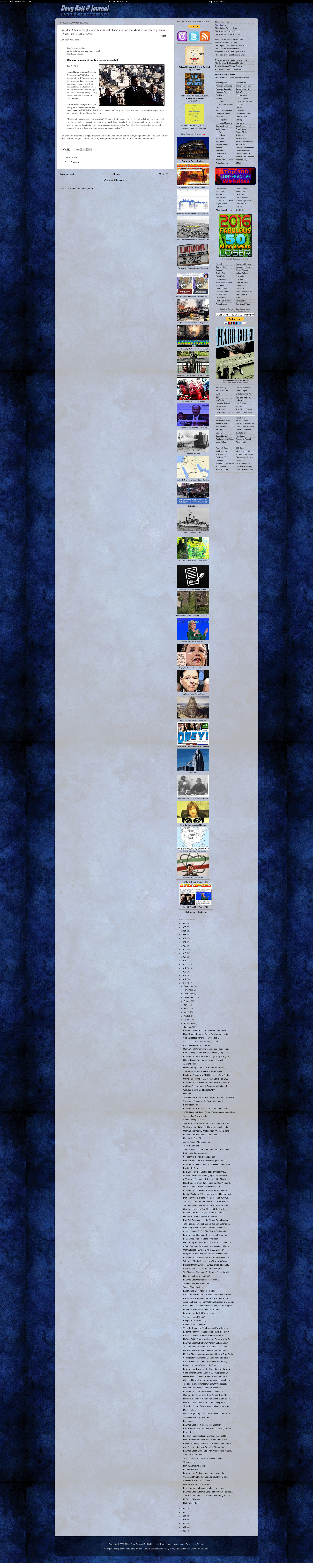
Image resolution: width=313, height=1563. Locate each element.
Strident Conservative (244, 141)
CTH (217, 107)
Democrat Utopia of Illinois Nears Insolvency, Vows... (206, 1198)
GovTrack (220, 194)
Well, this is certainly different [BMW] (199, 1090)
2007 (183, 1516)
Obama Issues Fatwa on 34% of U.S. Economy (203, 1250)
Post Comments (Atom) (82, 189)
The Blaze (220, 95)
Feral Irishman (221, 279)
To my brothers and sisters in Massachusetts (202, 1458)
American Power (222, 424)
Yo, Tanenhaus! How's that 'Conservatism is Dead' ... (206, 1347)
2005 (183, 1523)
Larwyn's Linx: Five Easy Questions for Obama (203, 1213)
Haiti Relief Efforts (191, 1503)
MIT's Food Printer (191, 1469)
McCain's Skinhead (191, 1499)
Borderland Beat (222, 391)
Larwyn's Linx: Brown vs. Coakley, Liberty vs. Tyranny (206, 1369)
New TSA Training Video (194, 1466)
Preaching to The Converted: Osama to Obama (204, 1228)
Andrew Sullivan (242, 273)
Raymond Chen (222, 454)
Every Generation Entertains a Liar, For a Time (203, 1488)
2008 (183, 1512)
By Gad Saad (194, 68)
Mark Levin (220, 141)
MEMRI (238, 298)
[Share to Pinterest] (90, 149)
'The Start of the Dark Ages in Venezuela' (201, 1038)
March (187, 1020)
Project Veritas (221, 204)
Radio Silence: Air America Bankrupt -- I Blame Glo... (206, 1298)
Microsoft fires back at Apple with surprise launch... (205, 1161)
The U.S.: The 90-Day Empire (227, 49)
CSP (217, 397)
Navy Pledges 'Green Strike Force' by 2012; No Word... (207, 1183)
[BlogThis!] (80, 149)
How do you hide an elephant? (196, 1276)
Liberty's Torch (241, 117)
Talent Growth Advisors (245, 470)
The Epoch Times (223, 114)
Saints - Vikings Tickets (193, 1120)
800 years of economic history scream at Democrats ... (207, 1254)
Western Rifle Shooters (245, 157)
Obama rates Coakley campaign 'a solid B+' (202, 1388)
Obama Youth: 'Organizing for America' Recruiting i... (206, 1049)
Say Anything (241, 138)
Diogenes (219, 270)
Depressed (188, 1421)
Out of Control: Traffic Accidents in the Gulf (201, 1187)
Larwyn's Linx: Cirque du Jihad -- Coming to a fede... (206, 1108)
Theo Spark (240, 436)
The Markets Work (243, 151)
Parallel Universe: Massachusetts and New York (204, 1335)
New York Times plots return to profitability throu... (205, 1402)
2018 (183, 953)
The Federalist (221, 154)
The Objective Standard (245, 148)
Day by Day (220, 273)
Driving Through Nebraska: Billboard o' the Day (204, 1067)
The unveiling (189, 1462)
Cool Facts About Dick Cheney (196, 1045)
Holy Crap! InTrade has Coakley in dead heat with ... (206, 1440)
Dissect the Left (222, 436)
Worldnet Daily (241, 160)
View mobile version (115, 180)
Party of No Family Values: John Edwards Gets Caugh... (207, 1443)
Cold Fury (220, 433)
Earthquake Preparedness (195, 1153)
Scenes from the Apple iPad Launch (199, 1157)
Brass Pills (220, 191)
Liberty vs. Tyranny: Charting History (229, 39)
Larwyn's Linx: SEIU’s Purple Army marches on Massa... (207, 1451)
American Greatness (224, 86)
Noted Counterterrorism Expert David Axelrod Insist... (206, 1034)
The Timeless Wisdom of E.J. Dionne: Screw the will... (206, 1272)
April (186, 1016)
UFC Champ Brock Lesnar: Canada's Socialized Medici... (208, 1242)
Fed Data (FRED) (243, 204)
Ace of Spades (221, 83)
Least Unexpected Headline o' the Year (200, 1239)
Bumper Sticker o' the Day (194, 1320)
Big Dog (219, 430)
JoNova (239, 400)
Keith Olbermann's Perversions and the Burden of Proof (207, 1332)
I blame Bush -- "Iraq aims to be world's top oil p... (204, 1060)
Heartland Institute (243, 397)
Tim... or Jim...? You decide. (195, 1116)
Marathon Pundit (242, 420)
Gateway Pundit (222, 126)
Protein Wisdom (242, 132)
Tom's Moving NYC (243, 463)
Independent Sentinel (244, 101)
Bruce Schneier (222, 470)
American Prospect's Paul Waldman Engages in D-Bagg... (208, 1302)
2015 (183, 964)
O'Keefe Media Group (224, 201)
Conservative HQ (242, 89)
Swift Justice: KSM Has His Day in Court (200, 1042)
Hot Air (218, 132)
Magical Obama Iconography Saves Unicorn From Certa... (208, 1354)
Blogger (200, 1544)
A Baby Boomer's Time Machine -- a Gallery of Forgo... (207, 1246)
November (189, 990)
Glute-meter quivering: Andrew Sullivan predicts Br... (206, 1373)
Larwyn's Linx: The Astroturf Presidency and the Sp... (206, 1190)
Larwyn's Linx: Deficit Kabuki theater (199, 1313)
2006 (183, 1520)
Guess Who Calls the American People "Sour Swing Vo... (208, 1306)
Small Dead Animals (243, 430)
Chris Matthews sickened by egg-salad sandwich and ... (207, 1380)
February (188, 1023)
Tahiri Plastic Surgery (244, 466)
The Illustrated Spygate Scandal (227, 31)
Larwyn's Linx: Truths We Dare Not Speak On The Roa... (208, 1492)
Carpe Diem (240, 194)
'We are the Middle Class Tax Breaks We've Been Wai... (207, 1201)
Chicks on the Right (243, 86)
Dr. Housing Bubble (243, 201)
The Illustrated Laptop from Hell (227, 34)
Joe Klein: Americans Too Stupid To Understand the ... (207, 1205)
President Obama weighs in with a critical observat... (206, 1265)
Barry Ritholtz (241, 191)
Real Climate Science (244, 409)
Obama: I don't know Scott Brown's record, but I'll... (205, 1395)
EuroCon (219, 117)
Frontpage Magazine (224, 123)
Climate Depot (241, 391)
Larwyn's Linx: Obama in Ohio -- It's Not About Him (205, 1235)
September (189, 997)
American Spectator (223, 89)
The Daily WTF (222, 457)
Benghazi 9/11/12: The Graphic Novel (230, 52)
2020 (183, 946)
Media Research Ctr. (244, 292)
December (189, 986)
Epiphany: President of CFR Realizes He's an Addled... (207, 1075)
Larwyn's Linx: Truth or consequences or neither (204, 1473)
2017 (183, 957)
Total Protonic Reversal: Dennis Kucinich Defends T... (206, 1224)
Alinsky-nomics (190, 1064)
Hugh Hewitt (220, 135)
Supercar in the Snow (192, 1454)
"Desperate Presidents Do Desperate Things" (203, 1101)
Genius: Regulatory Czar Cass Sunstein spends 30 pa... (207, 1414)
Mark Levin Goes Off (192, 1138)
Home (116, 174)
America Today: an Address (195, 1324)
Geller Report (221, 129)
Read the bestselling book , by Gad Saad (194, 127)
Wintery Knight (241, 442)
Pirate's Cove (241, 129)
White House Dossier (224, 210)
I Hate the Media (242, 282)
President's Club (190, 1168)
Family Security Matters (225, 439)
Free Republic (221, 120)
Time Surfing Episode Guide (226, 28)
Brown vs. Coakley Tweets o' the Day (199, 1365)
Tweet (163, 36)
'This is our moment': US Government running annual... (207, 1495)
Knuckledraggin (222, 289)
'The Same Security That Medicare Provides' (202, 1071)
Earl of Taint (220, 276)
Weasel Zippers (222, 163)
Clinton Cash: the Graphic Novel (15, 1)
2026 (183, 923)
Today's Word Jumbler (193, 1287)
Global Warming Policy (244, 394)
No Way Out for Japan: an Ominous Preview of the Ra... (207, 1339)
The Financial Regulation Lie (196, 1283)
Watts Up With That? (244, 412)
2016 (183, 961)
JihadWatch (240, 285)
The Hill (219, 157)
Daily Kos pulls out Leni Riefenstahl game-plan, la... (206, 1376)
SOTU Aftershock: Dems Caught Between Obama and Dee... (209, 1112)
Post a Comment (72, 162)
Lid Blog (239, 120)
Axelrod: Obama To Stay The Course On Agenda (204, 1231)
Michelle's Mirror (222, 292)
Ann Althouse (241, 83)
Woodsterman (221, 304)
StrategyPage (221, 406)
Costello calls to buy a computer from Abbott (202, 1268)
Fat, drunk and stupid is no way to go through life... (205, 1436)
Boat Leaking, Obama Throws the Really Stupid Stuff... (207, 1053)
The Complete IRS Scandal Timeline (229, 63)
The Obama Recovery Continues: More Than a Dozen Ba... (209, 1097)
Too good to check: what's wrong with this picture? (205, 1384)
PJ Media (219, 148)
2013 (183, 972)
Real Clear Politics (243, 304)
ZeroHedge (240, 210)
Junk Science (241, 403)
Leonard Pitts (241, 289)
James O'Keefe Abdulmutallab (196, 1142)
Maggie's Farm (221, 442)
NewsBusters (241, 301)
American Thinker (223, 92)
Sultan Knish (240, 144)
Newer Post (67, 174)
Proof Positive (221, 295)
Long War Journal (223, 403)
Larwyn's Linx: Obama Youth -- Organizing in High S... (207, 1056)
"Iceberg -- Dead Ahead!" (194, 1317)
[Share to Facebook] (87, 149)
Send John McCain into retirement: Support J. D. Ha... (206, 1149)
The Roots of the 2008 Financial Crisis (230, 55)
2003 (183, 1531)
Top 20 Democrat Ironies (116, 1)
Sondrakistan (241, 433)
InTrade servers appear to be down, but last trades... (206, 1350)
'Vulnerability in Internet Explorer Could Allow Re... (205, 1477)
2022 (183, 938)
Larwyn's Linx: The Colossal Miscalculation (202, 1425)
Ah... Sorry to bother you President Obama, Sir (203, 1447)
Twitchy (219, 207)
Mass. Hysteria (189, 1410)
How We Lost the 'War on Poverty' (228, 66)
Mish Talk (239, 207)
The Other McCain (243, 154)
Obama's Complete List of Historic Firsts (231, 60)
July (186, 1005)
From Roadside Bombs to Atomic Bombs (201, 1309)
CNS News (220, 101)
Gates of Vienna (242, 98)
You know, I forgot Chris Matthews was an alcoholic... (206, 1127)
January (187, 1027)
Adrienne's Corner (223, 420)
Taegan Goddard (242, 270)
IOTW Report (241, 104)
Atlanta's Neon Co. (243, 451)
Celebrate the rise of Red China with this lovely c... (205, 1209)
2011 (183, 979)
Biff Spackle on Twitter (244, 454)
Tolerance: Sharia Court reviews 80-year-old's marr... (206, 1261)
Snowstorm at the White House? (197, 1481)
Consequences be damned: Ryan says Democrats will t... (208, 1295)
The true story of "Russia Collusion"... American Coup (194, 98)
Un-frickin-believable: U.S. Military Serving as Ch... (205, 1079)
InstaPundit (220, 138)
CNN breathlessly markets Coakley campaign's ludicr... (207, 1358)
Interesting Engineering (225, 463)
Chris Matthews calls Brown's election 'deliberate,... (205, 1361)
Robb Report (221, 466)
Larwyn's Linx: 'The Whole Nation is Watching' (203, 1391)
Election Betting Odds (224, 110)
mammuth (180, 1544)
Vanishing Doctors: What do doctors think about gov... (206, 1406)
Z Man (238, 163)
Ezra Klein (240, 276)
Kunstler (239, 107)
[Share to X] (83, 149)
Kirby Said (240, 110)
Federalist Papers (243, 279)
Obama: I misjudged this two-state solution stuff (92, 60)
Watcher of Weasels (244, 439)
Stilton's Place (221, 298)
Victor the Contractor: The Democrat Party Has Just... (206, 1328)
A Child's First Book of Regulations (228, 69)
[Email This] (77, 149)
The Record (220, 409)
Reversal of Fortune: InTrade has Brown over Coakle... (207, 1399)
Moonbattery (241, 123)
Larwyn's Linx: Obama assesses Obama (201, 1280)
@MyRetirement (242, 460)
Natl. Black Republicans (245, 424)
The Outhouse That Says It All (196, 1417)
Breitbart (219, 98)
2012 (183, 975)
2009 (183, 1509)
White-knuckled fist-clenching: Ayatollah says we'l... (205, 1175)
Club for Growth (242, 197)
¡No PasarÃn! (221, 427)
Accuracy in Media (243, 267)
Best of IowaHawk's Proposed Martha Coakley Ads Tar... (207, 1429)
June (186, 1008)
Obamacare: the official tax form (197, 1484)
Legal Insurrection (243, 114)
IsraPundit (220, 400)
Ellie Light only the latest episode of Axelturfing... (204, 1172)
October (187, 994)
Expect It (187, 1432)
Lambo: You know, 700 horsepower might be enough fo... (208, 1194)
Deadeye (187, 1094)
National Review (222, 144)
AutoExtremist (221, 451)
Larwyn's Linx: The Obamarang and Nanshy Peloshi (206, 1082)
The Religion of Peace (224, 412)
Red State (239, 135)
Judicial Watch (221, 197)
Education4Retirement (244, 457)
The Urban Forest (191, 1146)
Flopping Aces (241, 95)
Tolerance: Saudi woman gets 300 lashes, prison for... (206, 1123)
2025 (183, 927)
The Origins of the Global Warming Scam (231, 46)
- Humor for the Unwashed (232, 77)
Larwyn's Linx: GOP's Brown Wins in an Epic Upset (205, 1343)
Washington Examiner (224, 160)
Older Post (165, 174)
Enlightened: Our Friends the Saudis (199, 1291)
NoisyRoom (240, 126)
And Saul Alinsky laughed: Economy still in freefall (205, 1086)
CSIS (218, 394)
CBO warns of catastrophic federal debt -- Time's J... (206, 1179)
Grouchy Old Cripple (224, 282)
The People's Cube (223, 301)
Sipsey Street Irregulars (245, 427)
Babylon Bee (221, 267)
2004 (183, 1527)
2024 (183, 931)
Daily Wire (240, 92)
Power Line (220, 151)
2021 (183, 942)
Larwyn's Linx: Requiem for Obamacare (200, 1135)
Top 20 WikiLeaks (217, 1)
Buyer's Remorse (190, 1105)
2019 (183, 949)
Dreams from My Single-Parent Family (200, 1216)
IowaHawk (220, 285)
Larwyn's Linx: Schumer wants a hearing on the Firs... (206, 1257)
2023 (183, 934)
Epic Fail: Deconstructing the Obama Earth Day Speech (207, 1220)
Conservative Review (224, 104)
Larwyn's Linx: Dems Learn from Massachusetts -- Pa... (207, 1164)
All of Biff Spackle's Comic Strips (196, 907)
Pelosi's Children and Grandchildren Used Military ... (206, 1030)
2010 (183, 983)
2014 (183, 968)
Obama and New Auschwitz (226, 42)
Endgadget (220, 460)
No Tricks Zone (242, 406)
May (186, 1012)
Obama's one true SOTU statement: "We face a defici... (207, 1131)
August (187, 1001)
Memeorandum (241, 295)
